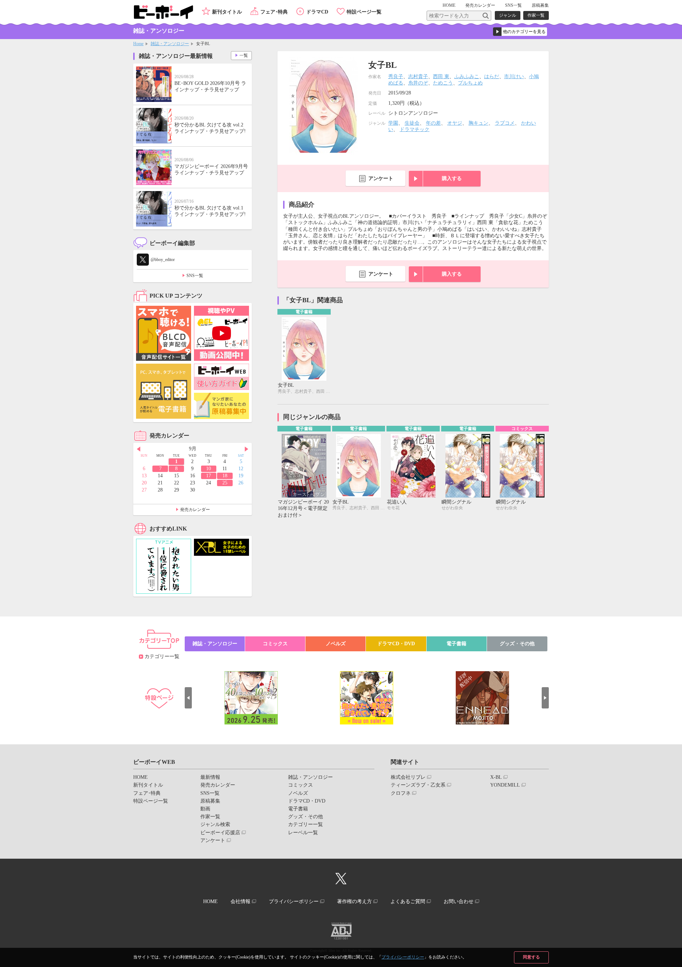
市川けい (514, 76)
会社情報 (240, 901)
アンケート (380, 178)
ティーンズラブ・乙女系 (418, 785)
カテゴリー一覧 (162, 656)
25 (224, 482)
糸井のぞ (418, 83)
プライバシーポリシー (402, 957)
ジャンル (507, 15)
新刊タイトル (227, 12)
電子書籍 (456, 643)
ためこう (443, 83)
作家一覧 (536, 15)
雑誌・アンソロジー (170, 43)
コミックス (275, 643)
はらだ (491, 76)
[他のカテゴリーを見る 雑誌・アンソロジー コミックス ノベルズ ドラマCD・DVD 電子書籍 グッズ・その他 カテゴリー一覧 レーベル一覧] (520, 31)
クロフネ (401, 793)
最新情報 (210, 777)
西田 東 (441, 76)
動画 (205, 808)
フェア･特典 (274, 12)
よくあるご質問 (407, 901)
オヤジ (454, 123)
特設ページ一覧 (364, 12)
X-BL (496, 777)
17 (208, 475)
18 (224, 475)
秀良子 (395, 76)
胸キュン (478, 123)
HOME (449, 5)
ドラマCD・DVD (396, 643)
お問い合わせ (458, 901)
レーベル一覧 (303, 832)
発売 (480, 5)
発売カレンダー (195, 509)
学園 (393, 123)
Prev (138, 449)
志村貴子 (418, 76)
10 (208, 468)
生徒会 (412, 123)
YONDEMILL (505, 785)
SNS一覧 (513, 5)
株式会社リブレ (408, 777)
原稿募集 (540, 5)
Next (246, 449)
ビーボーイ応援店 (220, 832)
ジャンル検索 (215, 824)
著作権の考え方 (354, 901)
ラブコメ (505, 123)
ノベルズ (336, 643)
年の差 (433, 123)
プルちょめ (470, 83)
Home (138, 43)
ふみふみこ (466, 76)
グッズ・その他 (517, 643)
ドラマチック (414, 129)
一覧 (243, 55)
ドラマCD (317, 12)
